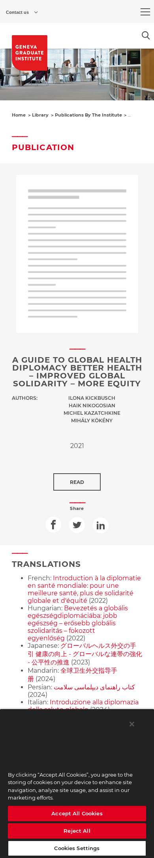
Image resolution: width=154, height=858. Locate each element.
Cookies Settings (77, 848)
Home (19, 115)
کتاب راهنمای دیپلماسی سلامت (94, 687)
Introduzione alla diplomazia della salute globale (83, 705)
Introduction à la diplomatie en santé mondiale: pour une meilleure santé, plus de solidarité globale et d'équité (84, 589)
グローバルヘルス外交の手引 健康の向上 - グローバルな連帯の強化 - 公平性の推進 (85, 654)
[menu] (145, 12)
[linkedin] (101, 525)
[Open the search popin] (146, 35)
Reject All (77, 831)
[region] (77, 783)
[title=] (29, 53)
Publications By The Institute (88, 115)
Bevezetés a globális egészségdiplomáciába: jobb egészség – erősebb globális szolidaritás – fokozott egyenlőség (78, 623)
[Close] (132, 724)
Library (40, 115)
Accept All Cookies (76, 813)
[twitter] (77, 525)
